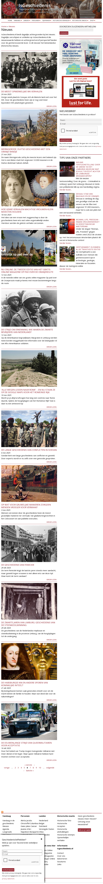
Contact (60, 853)
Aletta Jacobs (26, 820)
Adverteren (62, 858)
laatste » (30, 770)
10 (40, 767)
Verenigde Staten (46, 829)
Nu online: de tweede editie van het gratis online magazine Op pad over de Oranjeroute (27, 270)
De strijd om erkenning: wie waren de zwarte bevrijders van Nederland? (27, 331)
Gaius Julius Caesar (29, 826)
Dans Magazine (45, 853)
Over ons (61, 856)
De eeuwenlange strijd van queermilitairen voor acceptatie (26, 744)
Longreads (7, 832)
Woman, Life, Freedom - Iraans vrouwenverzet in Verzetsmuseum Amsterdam (87, 223)
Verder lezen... (66, 189)
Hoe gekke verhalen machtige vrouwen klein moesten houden (27, 210)
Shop (91, 20)
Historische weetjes (66, 834)
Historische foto (64, 820)
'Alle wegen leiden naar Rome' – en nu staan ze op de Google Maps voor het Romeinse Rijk (28, 391)
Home (10, 20)
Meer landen (44, 834)
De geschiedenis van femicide (17, 564)
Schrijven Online (46, 850)
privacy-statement (8, 879)
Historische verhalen (60, 20)
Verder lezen (51, 106)
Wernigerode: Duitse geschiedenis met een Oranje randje (25, 150)
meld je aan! (84, 830)
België (41, 823)
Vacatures (61, 861)
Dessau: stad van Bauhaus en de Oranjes (87, 195)
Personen (35, 20)
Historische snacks (79, 20)
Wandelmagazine (46, 856)
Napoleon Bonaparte (30, 832)
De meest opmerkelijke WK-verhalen (21, 91)
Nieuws (12, 26)
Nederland (43, 820)
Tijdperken (45, 20)
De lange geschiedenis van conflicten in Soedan (29, 449)
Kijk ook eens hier (47, 845)
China (41, 832)
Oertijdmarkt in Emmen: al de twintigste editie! (88, 248)
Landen (26, 20)
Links (59, 864)
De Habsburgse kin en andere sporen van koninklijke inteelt (24, 684)
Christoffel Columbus (30, 823)
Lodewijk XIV (26, 834)
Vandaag (16, 20)
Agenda (6, 829)
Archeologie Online (47, 858)
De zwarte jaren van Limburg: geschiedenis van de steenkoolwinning (28, 623)
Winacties (7, 834)
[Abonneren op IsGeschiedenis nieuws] (29, 812)
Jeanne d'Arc (26, 829)
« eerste (28, 764)
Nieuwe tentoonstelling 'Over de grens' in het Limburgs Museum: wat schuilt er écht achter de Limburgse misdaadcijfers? (88, 169)
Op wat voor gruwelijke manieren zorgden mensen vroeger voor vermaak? (26, 506)
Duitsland (43, 826)
